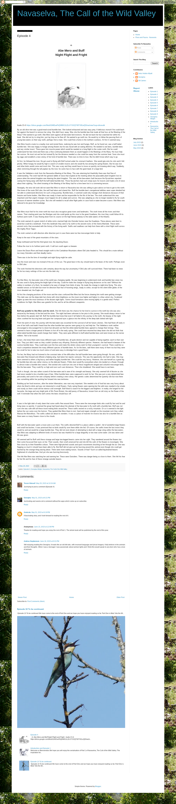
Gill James (142, 81)
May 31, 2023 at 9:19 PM (40, 512)
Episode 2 (154, 94)
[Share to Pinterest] (45, 466)
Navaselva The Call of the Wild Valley (55, 469)
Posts (139, 48)
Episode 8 (154, 111)
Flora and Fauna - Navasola (145, 37)
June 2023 (137, 145)
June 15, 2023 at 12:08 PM (44, 527)
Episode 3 (154, 97)
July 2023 (137, 142)
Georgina (27, 498)
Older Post (120, 597)
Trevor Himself (29, 483)
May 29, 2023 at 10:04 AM (46, 483)
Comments (141, 52)
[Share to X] (40, 466)
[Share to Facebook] (43, 466)
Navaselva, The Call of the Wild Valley (86, 13)
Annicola (27, 512)
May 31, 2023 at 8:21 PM (41, 498)
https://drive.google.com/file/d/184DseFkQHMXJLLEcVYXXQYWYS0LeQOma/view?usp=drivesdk (66, 125)
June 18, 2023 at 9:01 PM (49, 541)
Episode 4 (27, 469)
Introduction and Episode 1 (41, 748)
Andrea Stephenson (31, 541)
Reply (26, 490)
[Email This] (35, 466)
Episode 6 (154, 105)
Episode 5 (154, 103)
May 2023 (137, 148)
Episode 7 (154, 108)
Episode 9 (154, 114)
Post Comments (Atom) (36, 601)
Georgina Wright (36, 469)
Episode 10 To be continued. (30, 609)
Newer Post (22, 597)
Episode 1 (154, 91)
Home (71, 597)
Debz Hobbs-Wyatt (145, 73)
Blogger (98, 786)
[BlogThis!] (37, 466)
